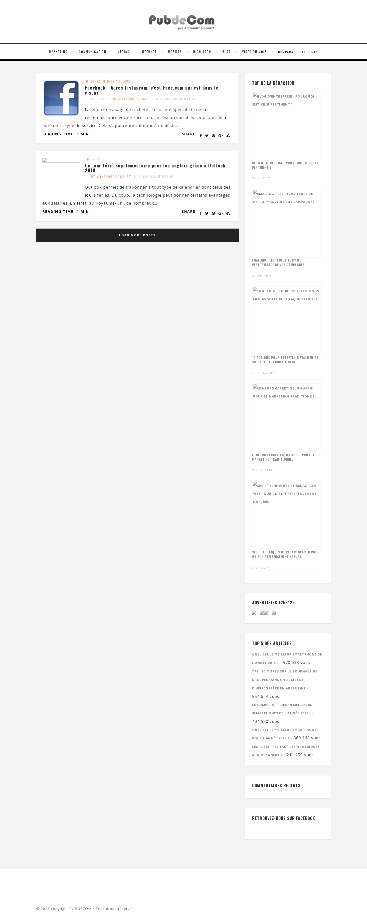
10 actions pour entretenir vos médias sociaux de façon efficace (285, 359)
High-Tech (202, 51)
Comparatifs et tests (298, 52)
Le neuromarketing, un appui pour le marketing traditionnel (283, 457)
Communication (92, 51)
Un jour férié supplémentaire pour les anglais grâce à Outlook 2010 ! (155, 168)
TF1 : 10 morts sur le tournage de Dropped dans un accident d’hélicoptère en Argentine (284, 679)
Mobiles (175, 51)
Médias (124, 51)
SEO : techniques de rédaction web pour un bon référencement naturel (286, 554)
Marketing (58, 51)
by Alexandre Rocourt (133, 99)
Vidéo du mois (254, 51)
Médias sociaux (116, 81)
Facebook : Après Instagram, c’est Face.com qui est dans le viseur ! (151, 90)
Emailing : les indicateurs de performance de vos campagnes (278, 262)
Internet (149, 51)
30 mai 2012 (95, 99)
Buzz (226, 51)
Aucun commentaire (178, 99)
